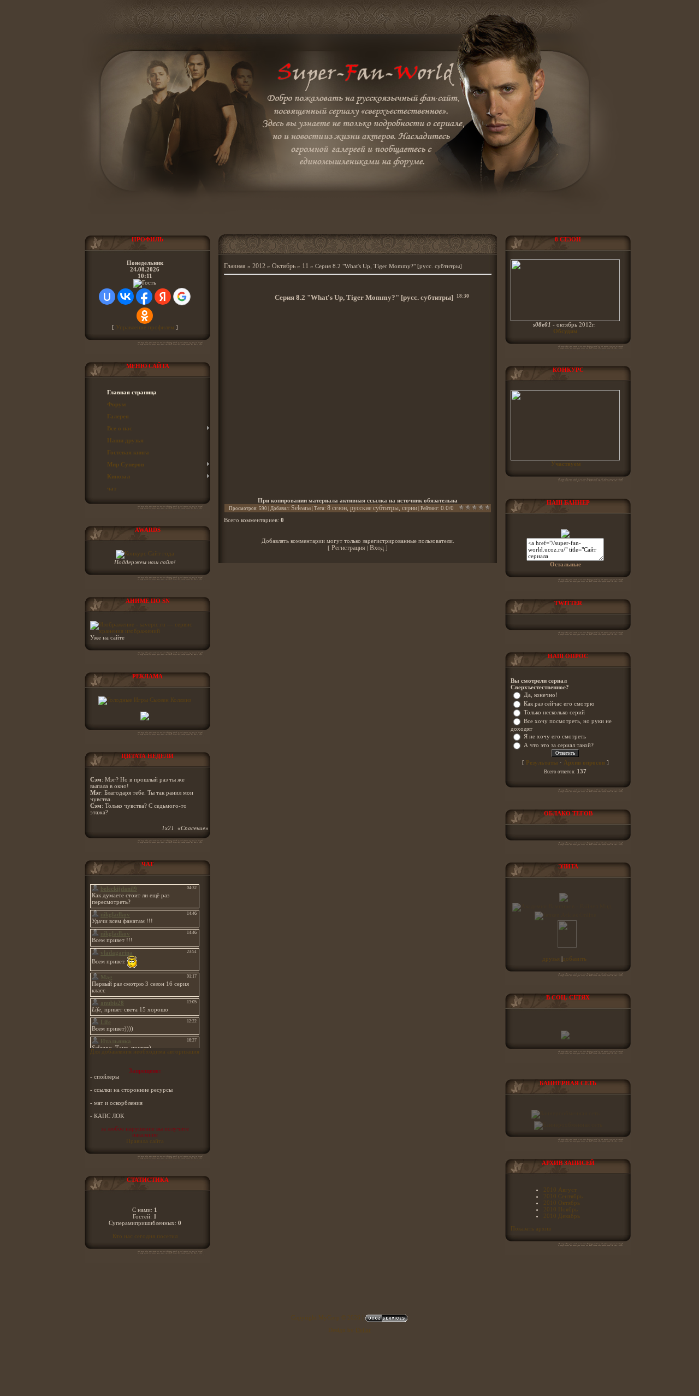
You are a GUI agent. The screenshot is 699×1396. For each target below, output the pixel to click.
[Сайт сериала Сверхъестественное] (565, 536)
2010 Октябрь (561, 1202)
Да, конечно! (541, 694)
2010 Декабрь (561, 1215)
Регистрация (348, 548)
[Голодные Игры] (144, 699)
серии (409, 508)
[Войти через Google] (182, 296)
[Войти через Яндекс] (163, 296)
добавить (574, 958)
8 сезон (337, 508)
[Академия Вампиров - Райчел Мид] (562, 906)
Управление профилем (145, 327)
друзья (551, 958)
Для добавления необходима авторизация (144, 1051)
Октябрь (283, 266)
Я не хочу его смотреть (555, 736)
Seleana (301, 508)
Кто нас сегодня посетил (144, 1236)
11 (305, 266)
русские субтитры (374, 508)
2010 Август (560, 1189)
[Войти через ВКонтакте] (125, 296)
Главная (235, 266)
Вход (377, 548)
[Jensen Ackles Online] (565, 915)
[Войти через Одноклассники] (145, 315)
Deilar (363, 1330)
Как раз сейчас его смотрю (559, 703)
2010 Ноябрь (560, 1209)
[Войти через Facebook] (144, 296)
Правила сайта (145, 1141)
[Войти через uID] (107, 296)
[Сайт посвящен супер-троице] (563, 899)
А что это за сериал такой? (559, 745)
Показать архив (531, 1228)
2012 (258, 266)
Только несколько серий (554, 712)
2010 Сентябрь (563, 1196)
